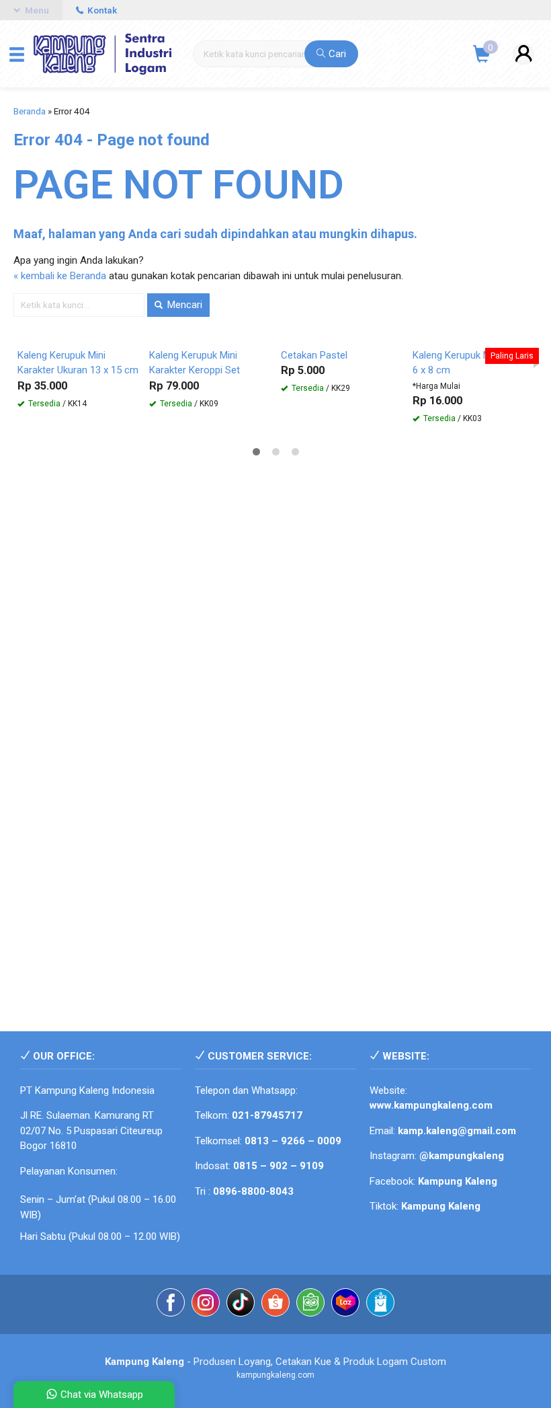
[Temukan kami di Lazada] (345, 1304)
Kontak (101, 10)
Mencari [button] (183, 305)
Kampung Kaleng (440, 1206)
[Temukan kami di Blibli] (380, 1304)
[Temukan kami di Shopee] (275, 1304)
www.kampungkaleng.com (431, 1105)
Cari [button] (336, 54)
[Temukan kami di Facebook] (171, 1304)
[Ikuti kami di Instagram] (206, 1304)
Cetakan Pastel (314, 355)
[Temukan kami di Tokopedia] (310, 1304)
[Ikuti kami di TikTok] (240, 1304)
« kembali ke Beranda (59, 276)
